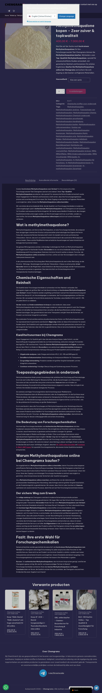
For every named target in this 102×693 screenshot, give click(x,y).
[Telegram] (9, 11)
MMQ (94, 151)
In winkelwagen (75, 91)
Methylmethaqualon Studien (67, 142)
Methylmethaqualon (75, 107)
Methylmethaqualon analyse (67, 110)
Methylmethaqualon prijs (66, 136)
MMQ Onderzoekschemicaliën (79, 154)
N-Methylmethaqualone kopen (78, 163)
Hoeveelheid (61, 79)
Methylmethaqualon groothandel (69, 118)
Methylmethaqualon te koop (79, 151)
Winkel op (13, 15)
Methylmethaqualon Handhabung (69, 121)
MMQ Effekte (61, 154)
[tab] (30, 180)
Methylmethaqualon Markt (76, 133)
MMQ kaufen (72, 157)
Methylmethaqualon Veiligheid (74, 139)
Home (7, 15)
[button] (47, 27)
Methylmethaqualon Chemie (84, 113)
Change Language (66, 16)
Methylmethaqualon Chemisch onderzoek (73, 115)
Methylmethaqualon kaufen (67, 124)
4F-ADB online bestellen (65, 445)
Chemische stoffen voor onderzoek (81, 104)
